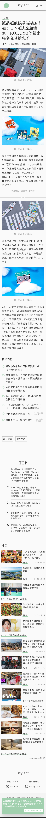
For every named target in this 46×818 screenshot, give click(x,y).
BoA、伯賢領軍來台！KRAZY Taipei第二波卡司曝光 (25, 504)
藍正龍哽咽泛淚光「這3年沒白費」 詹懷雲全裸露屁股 (25, 397)
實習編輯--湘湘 (29, 44)
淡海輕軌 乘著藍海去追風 (34, 570)
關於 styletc (12, 781)
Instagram (34, 786)
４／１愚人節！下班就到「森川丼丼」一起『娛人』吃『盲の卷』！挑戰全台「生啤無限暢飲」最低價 (34, 554)
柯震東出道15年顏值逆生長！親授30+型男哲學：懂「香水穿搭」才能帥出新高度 (25, 528)
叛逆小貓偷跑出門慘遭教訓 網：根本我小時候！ (24, 368)
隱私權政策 (13, 803)
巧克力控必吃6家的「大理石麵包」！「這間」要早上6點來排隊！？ (34, 709)
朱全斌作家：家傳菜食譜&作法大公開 (34, 606)
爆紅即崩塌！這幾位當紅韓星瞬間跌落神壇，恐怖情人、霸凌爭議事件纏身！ (24, 378)
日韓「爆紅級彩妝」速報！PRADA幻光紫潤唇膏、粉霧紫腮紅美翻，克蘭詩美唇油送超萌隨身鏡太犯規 (25, 491)
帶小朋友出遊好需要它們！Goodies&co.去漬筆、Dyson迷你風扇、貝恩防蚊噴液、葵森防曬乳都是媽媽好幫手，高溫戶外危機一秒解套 (25, 475)
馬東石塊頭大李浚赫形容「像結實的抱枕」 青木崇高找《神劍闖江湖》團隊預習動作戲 (34, 660)
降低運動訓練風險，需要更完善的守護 (34, 586)
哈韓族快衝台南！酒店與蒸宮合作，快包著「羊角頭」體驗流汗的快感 (34, 725)
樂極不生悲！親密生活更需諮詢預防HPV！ (34, 691)
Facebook (15, 786)
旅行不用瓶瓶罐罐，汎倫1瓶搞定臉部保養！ (34, 741)
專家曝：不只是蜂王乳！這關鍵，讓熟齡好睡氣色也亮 (34, 623)
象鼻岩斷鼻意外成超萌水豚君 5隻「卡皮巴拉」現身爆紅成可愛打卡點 (34, 643)
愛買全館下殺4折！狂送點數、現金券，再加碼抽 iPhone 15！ (34, 676)
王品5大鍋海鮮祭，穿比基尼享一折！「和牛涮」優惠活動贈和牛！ (24, 406)
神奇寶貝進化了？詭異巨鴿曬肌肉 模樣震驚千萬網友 (25, 388)
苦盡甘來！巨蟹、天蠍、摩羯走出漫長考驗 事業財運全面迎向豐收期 (25, 516)
